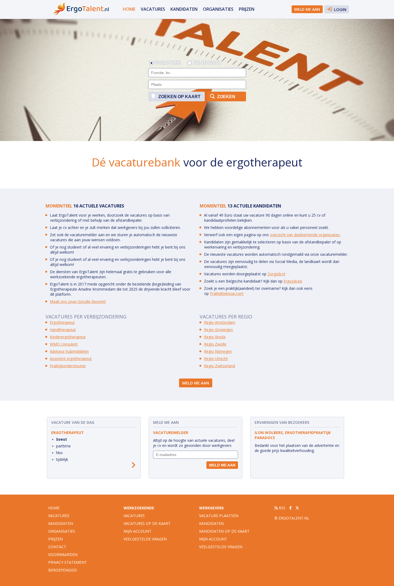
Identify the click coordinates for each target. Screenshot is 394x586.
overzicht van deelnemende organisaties (305, 234)
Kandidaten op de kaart (224, 531)
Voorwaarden (62, 554)
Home (129, 9)
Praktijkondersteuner (68, 365)
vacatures (153, 9)
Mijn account (137, 531)
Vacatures (134, 515)
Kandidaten (184, 9)
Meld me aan (307, 9)
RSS (281, 507)
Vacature (168, 63)
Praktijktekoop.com (227, 293)
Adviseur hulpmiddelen (69, 351)
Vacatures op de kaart (147, 523)
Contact (57, 546)
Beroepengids (62, 570)
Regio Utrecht (216, 358)
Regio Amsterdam (219, 322)
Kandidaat (207, 63)
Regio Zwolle (215, 344)
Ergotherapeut (62, 322)
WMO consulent (64, 344)
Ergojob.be (293, 281)
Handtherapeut (63, 329)
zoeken (225, 96)
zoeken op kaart (178, 96)
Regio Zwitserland (219, 365)
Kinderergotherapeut (68, 336)
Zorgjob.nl (276, 273)
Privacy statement (67, 562)
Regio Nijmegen (218, 351)
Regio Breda (214, 336)
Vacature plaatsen (218, 515)
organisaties (218, 9)
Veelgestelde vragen (145, 539)
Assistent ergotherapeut (71, 358)
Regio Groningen (218, 329)
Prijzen (246, 9)
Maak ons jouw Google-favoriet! (78, 301)
